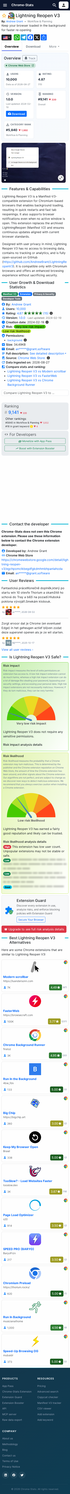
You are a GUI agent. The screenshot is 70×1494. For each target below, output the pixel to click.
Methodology (10, 1444)
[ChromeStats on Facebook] (13, 1475)
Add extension (45, 1414)
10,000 (21, 309)
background (14, 340)
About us (7, 1438)
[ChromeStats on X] (22, 1475)
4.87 (33, 313)
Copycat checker (47, 1397)
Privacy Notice (11, 1466)
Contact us (8, 1455)
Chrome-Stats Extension (17, 1391)
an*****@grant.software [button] (33, 349)
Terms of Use (10, 1461)
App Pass (7, 1385)
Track (31, 58)
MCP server (9, 1414)
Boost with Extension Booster (36, 448)
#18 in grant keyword (18, 426)
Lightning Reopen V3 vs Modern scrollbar (36, 371)
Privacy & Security (44, 294)
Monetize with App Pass (36, 441)
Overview (12, 46)
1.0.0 (22, 318)
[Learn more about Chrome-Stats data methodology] (48, 358)
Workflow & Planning (39, 21)
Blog (4, 1449)
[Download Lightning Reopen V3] (19, 104)
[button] (5, 5)
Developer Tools (12, 298)
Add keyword (45, 1419)
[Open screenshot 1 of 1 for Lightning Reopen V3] (33, 163)
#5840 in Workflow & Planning (22, 422)
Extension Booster (13, 1402)
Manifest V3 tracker (49, 1402)
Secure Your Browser (31, 919)
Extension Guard (12, 1397)
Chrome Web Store (19, 65)
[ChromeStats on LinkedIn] (5, 1475)
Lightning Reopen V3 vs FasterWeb (32, 376)
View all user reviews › (17, 649)
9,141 (17, 412)
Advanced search (47, 1391)
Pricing (41, 1385)
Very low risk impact (29, 327)
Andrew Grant (14, 21)
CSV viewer (44, 1408)
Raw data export (12, 1419)
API (4, 1408)
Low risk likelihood (16, 331)
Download (33, 46)
